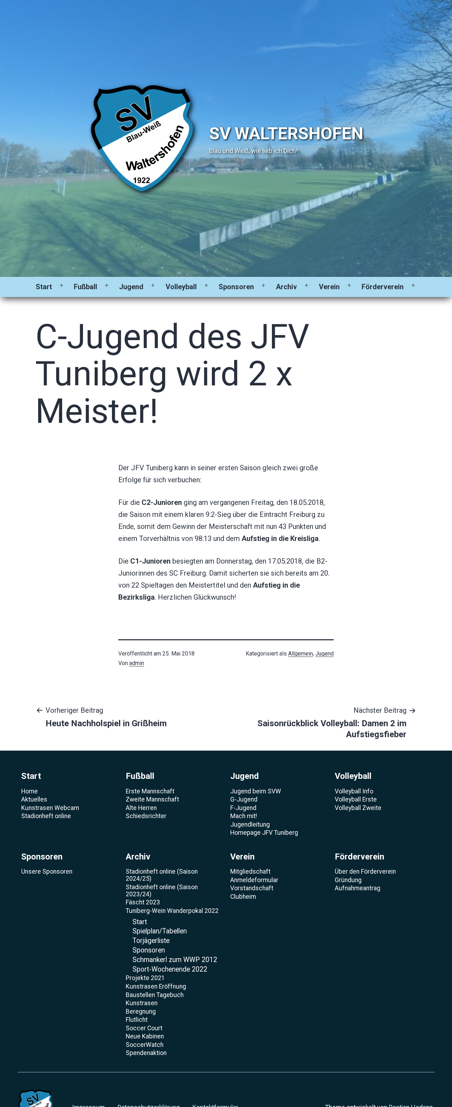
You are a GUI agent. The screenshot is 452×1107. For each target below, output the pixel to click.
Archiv (286, 286)
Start (44, 286)
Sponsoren (236, 286)
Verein (329, 286)
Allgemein (300, 653)
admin (136, 663)
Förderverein (383, 286)
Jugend (131, 286)
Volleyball (181, 286)
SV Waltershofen (286, 133)
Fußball (85, 286)
